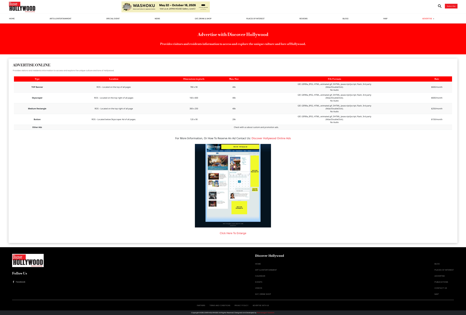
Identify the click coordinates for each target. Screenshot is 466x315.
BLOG (437, 263)
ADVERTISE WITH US (261, 305)
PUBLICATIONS (441, 282)
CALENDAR (260, 276)
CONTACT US (440, 288)
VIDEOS (258, 288)
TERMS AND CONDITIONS (219, 305)
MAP (436, 294)
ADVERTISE (439, 276)
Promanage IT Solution (265, 313)
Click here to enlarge (233, 233)
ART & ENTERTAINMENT (266, 270)
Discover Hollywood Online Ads (271, 138)
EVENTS (258, 282)
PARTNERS (201, 305)
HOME (258, 263)
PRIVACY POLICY (241, 305)
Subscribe (451, 6)
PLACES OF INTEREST (444, 270)
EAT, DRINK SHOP (263, 294)
